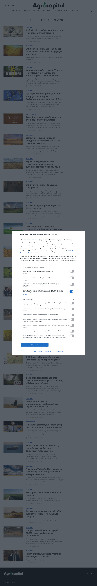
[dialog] (48, 293)
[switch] (72, 271)
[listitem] (48, 267)
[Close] (81, 234)
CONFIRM (34, 345)
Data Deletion (38, 351)
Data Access (48, 351)
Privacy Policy (59, 351)
